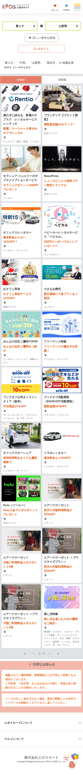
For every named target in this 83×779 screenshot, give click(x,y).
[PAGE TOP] (70, 759)
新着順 (21, 79)
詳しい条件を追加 (43, 37)
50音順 (62, 79)
